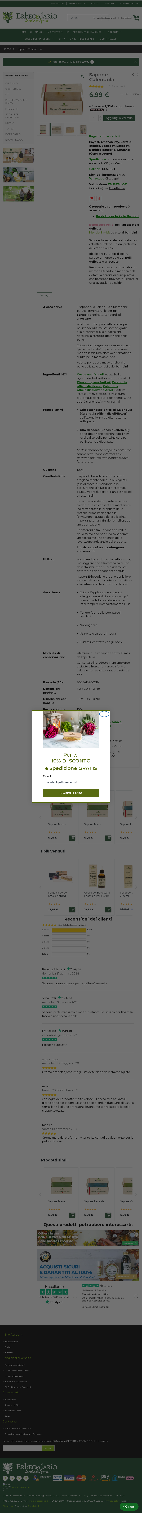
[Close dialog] (104, 714)
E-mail (47, 776)
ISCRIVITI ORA (71, 793)
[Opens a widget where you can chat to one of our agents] (129, 1507)
